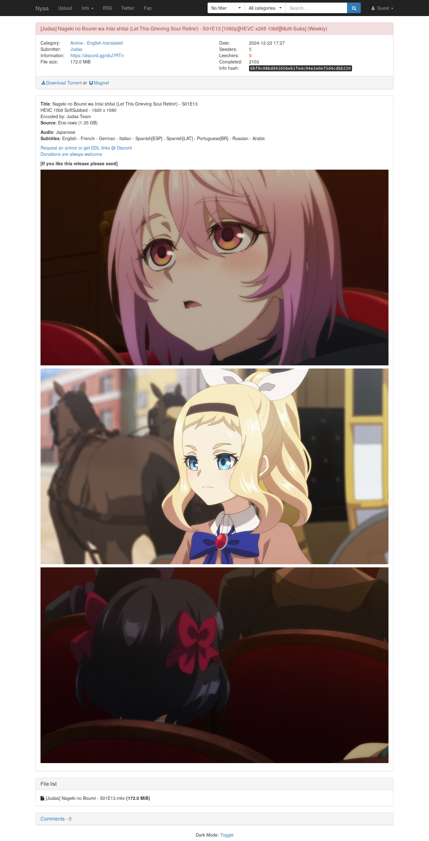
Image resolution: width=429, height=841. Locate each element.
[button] (226, 8)
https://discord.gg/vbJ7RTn (97, 55)
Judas (76, 49)
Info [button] (86, 8)
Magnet (101, 82)
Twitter (127, 8)
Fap (148, 8)
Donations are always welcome (71, 154)
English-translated (105, 43)
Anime (76, 43)
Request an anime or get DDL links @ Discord (86, 148)
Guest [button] (383, 8)
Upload (65, 8)
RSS (107, 8)
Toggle (227, 835)
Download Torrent (64, 82)
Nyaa (42, 8)
